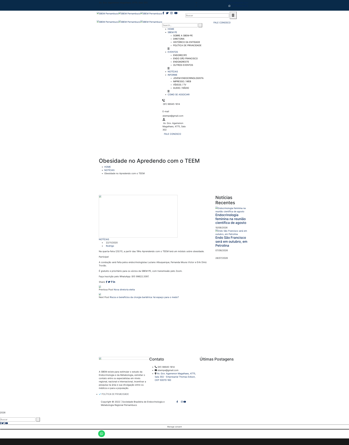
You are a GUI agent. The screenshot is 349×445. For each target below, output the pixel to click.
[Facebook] (106, 282)
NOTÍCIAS (109, 170)
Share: (102, 282)
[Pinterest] (111, 282)
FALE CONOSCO (172, 134)
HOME (107, 166)
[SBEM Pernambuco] (108, 13)
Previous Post (106, 289)
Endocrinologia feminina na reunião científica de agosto (230, 219)
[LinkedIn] (114, 282)
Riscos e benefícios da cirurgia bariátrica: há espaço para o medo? (144, 297)
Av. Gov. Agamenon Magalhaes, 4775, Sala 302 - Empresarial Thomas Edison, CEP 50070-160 (175, 376)
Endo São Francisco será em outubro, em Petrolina (231, 241)
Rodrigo (110, 245)
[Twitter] (109, 282)
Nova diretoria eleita (124, 289)
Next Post (104, 297)
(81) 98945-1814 (239, 6)
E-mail (166, 111)
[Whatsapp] (101, 433)
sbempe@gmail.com (237, 2)
